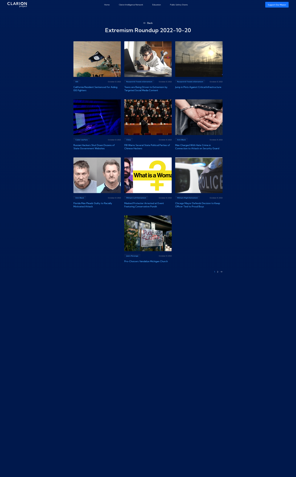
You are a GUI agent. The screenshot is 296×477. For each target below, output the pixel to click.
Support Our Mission (277, 5)
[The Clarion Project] (17, 4)
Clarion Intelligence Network (131, 4)
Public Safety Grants (179, 4)
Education (156, 4)
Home (107, 4)
